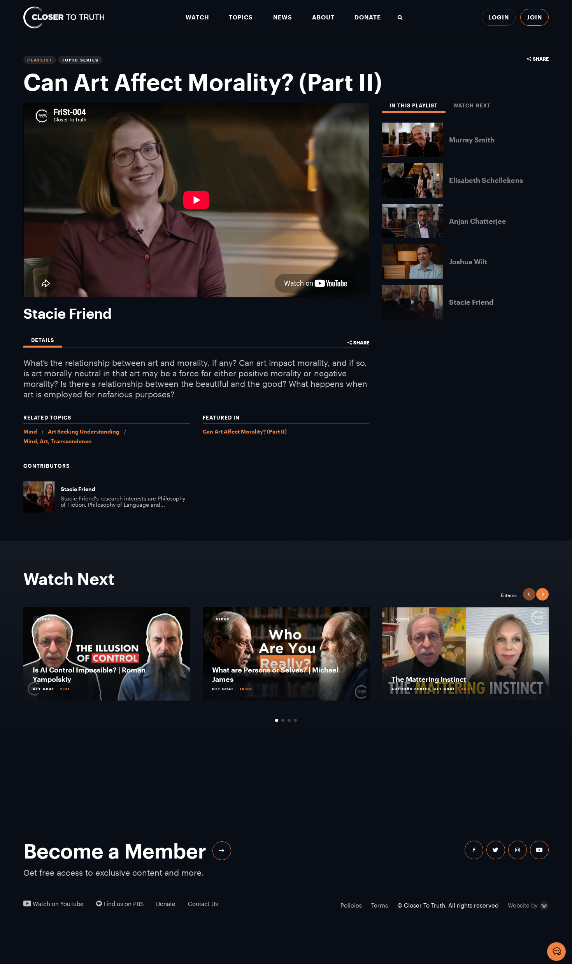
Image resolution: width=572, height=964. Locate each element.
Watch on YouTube (57, 904)
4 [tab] (295, 720)
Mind (30, 431)
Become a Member (114, 851)
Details (42, 340)
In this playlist (414, 106)
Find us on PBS (123, 904)
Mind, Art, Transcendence (57, 441)
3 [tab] (289, 720)
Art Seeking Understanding (83, 431)
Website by (523, 906)
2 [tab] (282, 720)
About (323, 17)
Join (534, 17)
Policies (351, 905)
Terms (379, 905)
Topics (241, 17)
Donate (367, 17)
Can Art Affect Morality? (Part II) (245, 431)
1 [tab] (276, 720)
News (282, 17)
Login (498, 17)
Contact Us (203, 904)
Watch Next (472, 106)
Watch (197, 17)
